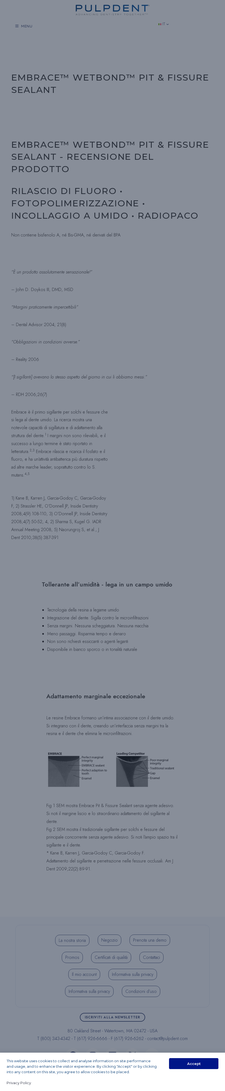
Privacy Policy (19, 1083)
